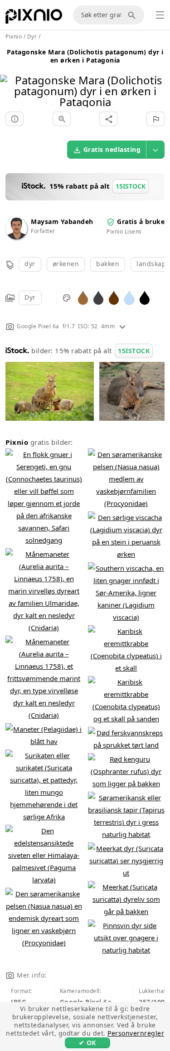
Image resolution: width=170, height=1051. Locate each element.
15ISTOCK (134, 350)
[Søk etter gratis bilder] (133, 15)
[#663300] (114, 297)
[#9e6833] (83, 297)
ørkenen (66, 263)
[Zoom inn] (62, 119)
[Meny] (160, 14)
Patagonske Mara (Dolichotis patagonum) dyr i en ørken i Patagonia (85, 56)
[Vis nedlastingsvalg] (155, 150)
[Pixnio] (33, 18)
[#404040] (98, 297)
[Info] (14, 119)
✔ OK (87, 1042)
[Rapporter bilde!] (155, 119)
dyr (29, 263)
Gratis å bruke (141, 221)
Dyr (30, 297)
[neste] (160, 80)
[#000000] (145, 297)
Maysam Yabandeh (62, 221)
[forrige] (10, 80)
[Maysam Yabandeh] (16, 237)
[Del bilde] (108, 119)
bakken (107, 263)
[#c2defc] (129, 297)
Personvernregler (135, 1033)
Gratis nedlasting (112, 149)
